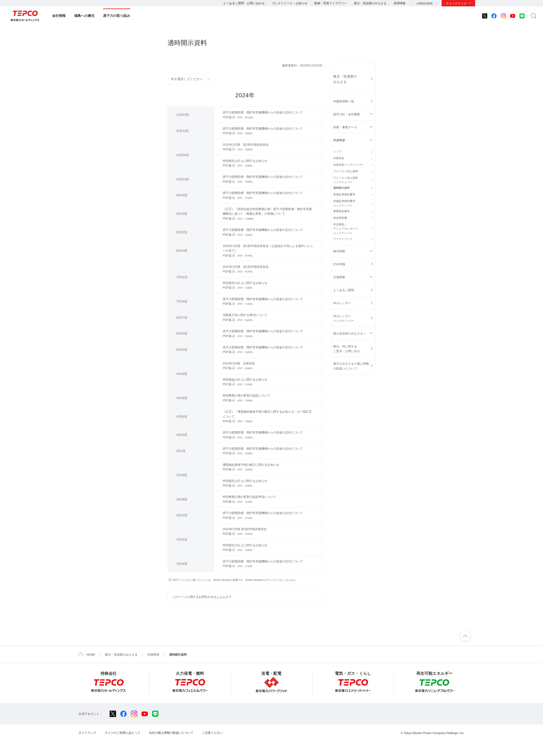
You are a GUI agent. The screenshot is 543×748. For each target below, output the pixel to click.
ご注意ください (212, 732)
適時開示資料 (341, 187)
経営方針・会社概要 (346, 114)
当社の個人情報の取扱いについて (171, 732)
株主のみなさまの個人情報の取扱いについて (351, 366)
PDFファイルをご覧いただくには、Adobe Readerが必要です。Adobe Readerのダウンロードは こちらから (234, 580)
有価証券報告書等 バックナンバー (345, 203)
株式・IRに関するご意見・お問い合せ (346, 349)
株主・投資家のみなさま (370, 3)
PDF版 (239, 117)
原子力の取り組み (116, 15)
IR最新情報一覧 (343, 101)
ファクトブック (343, 238)
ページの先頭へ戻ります (465, 636)
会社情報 (59, 15)
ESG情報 (339, 264)
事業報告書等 (341, 211)
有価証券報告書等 (344, 194)
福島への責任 (84, 15)
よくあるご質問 (343, 290)
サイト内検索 (533, 16)
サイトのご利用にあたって (122, 732)
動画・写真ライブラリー (330, 3)
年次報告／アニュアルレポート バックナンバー (347, 229)
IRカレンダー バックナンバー (343, 318)
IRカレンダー (342, 303)
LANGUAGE (425, 3)
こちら (221, 596)
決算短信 (338, 158)
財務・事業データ (345, 127)
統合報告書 (340, 217)
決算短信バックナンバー (348, 164)
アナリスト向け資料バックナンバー (345, 180)
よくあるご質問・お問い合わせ (244, 3)
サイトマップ (87, 732)
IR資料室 (339, 140)
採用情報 (400, 3)
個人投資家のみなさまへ (349, 333)
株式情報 (339, 251)
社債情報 (339, 277)
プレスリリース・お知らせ (289, 3)
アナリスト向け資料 (345, 171)
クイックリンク (456, 3)
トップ (337, 151)
